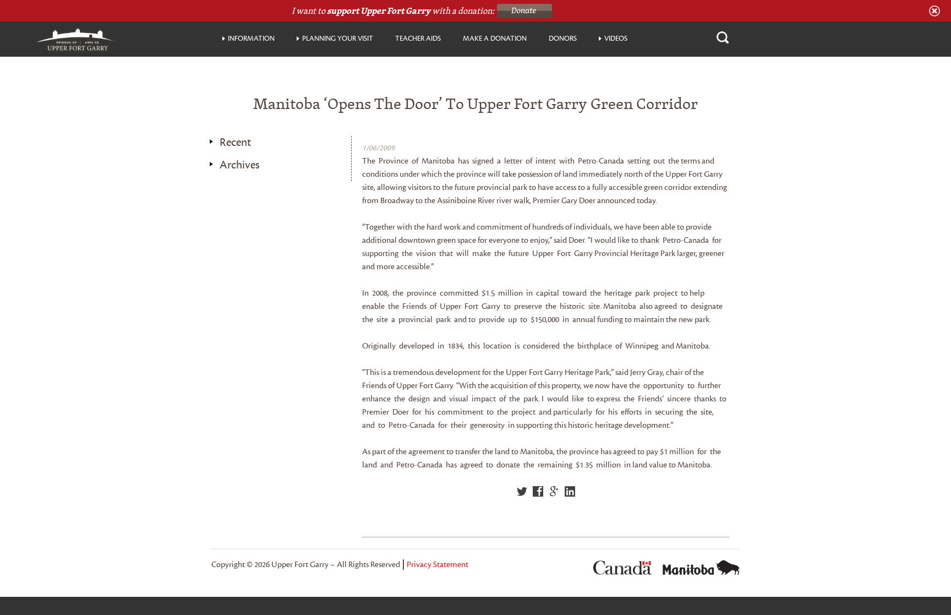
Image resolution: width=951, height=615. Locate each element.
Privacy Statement (437, 564)
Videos (615, 38)
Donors (563, 38)
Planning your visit (337, 38)
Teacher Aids (418, 38)
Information (251, 38)
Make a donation (495, 38)
